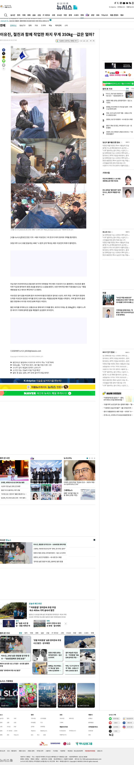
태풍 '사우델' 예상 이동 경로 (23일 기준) (71, 494)
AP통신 (90, 718)
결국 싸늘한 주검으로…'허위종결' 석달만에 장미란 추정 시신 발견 (72, 655)
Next (66, 623)
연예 (82, 15)
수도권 (59, 15)
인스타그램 (129, 727)
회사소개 (2, 751)
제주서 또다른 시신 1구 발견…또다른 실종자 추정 (14, 664)
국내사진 (62, 718)
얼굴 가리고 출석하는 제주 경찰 (10, 490)
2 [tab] (89, 458)
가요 (36, 25)
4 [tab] (94, 458)
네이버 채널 (116, 718)
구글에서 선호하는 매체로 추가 (68, 41)
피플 (104, 292)
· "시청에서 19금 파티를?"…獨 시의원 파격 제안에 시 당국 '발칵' (118, 408)
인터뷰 (32, 727)
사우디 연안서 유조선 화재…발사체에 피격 (54, 625)
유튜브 (115, 723)
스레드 (115, 731)
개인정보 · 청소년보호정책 (75, 751)
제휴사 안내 (22, 751)
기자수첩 (106, 172)
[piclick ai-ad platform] (22, 49)
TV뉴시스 (104, 15)
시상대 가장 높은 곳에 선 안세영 (10, 486)
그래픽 (61, 722)
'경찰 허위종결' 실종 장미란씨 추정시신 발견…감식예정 (47, 642)
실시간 (12, 15)
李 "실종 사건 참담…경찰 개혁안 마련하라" (23, 625)
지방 (65, 15)
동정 (44, 735)
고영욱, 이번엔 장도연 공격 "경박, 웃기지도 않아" (50, 549)
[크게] (93, 40)
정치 (18, 15)
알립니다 (99, 751)
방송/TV (22, 25)
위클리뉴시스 (130, 7)
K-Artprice (112, 7)
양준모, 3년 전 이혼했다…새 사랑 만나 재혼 (48, 557)
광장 (92, 15)
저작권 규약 (40, 751)
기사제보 (55, 751)
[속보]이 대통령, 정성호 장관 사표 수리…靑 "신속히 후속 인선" (24, 20)
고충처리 (48, 751)
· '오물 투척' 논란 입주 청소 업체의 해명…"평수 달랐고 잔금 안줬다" (118, 404)
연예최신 (13, 25)
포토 (97, 15)
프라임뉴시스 (121, 7)
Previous (1, 623)
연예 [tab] (127, 88)
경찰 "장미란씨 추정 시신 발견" (10, 670)
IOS (89, 735)
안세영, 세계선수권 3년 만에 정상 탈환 (12, 482)
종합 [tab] (132, 88)
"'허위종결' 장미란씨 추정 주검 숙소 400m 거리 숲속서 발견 (42, 609)
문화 (70, 15)
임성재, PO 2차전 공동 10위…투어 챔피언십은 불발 (15, 498)
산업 (39, 15)
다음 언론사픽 (129, 718)
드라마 (43, 25)
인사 (32, 735)
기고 (41, 722)
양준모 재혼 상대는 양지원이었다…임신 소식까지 (50, 553)
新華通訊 (90, 722)
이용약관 (62, 751)
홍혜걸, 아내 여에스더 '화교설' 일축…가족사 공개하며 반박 (54, 668)
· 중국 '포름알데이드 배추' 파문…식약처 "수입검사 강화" (118, 411)
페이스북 (130, 723)
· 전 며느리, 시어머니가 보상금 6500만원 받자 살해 (118, 415)
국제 (23, 15)
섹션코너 (33, 731)
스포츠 (76, 15)
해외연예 (58, 25)
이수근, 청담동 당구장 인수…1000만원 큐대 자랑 (49, 544)
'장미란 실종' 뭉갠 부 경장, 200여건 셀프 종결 (48, 561)
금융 (34, 15)
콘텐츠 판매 (31, 751)
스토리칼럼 (43, 718)
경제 (28, 15)
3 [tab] (92, 458)
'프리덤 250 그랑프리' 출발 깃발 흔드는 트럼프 (15, 494)
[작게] (90, 40)
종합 (20, 633)
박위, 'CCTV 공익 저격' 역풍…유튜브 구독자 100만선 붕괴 (72, 668)
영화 (30, 25)
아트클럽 (33, 722)
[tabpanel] (79, 473)
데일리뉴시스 (43, 731)
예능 (50, 25)
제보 (122, 15)
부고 (38, 735)
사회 (53, 15)
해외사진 (71, 718)
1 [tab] (87, 458)
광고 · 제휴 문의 (12, 751)
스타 (66, 25)
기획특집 (42, 727)
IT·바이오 (46, 15)
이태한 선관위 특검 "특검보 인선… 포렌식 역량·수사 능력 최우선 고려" (79, 483)
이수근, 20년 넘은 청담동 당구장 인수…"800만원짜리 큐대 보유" (15, 657)
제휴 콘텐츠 (114, 15)
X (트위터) (115, 727)
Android (90, 731)
